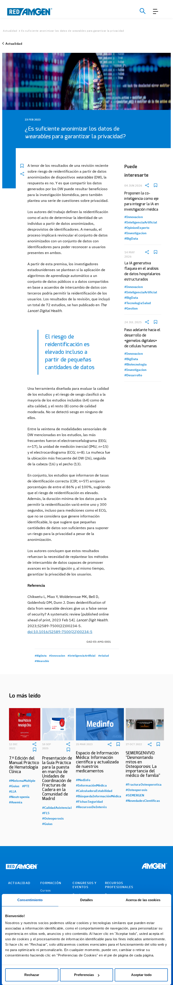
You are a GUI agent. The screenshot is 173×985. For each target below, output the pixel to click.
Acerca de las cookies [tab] (143, 900)
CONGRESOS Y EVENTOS (85, 885)
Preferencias (84, 975)
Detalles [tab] (86, 900)
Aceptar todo (141, 975)
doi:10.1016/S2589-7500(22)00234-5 (59, 631)
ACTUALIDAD (19, 883)
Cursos (45, 890)
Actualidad (10, 30)
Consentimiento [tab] (30, 900)
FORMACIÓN (50, 883)
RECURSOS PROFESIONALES (119, 885)
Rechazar (31, 975)
